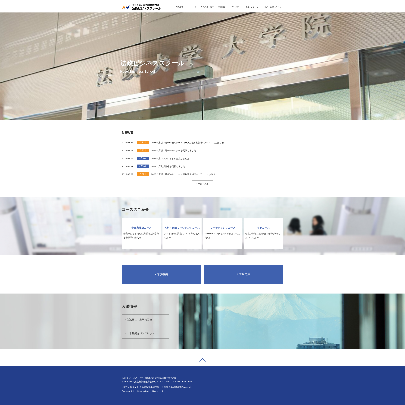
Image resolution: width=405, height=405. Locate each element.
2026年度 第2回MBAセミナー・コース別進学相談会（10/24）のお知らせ (187, 142)
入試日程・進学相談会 (139, 319)
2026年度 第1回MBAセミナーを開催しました (173, 150)
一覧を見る (203, 183)
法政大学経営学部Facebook (178, 387)
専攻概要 (162, 274)
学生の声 (244, 274)
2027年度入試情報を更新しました (168, 166)
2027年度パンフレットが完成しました (170, 158)
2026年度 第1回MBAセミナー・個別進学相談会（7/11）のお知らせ (184, 174)
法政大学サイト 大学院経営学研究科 (141, 387)
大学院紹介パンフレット (140, 333)
